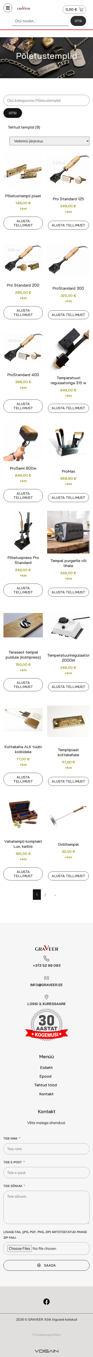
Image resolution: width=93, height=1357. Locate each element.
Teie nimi (10, 1138)
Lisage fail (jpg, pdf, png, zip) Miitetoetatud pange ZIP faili (45, 1235)
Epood (45, 1076)
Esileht (46, 1067)
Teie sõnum (13, 1186)
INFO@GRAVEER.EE (46, 985)
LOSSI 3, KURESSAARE (46, 1004)
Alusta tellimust (23, 223)
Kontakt (46, 1093)
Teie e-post (13, 1162)
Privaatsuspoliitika (47, 1335)
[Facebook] (46, 1301)
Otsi (13, 113)
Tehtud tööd (45, 1084)
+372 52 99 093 (46, 965)
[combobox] (39, 21)
